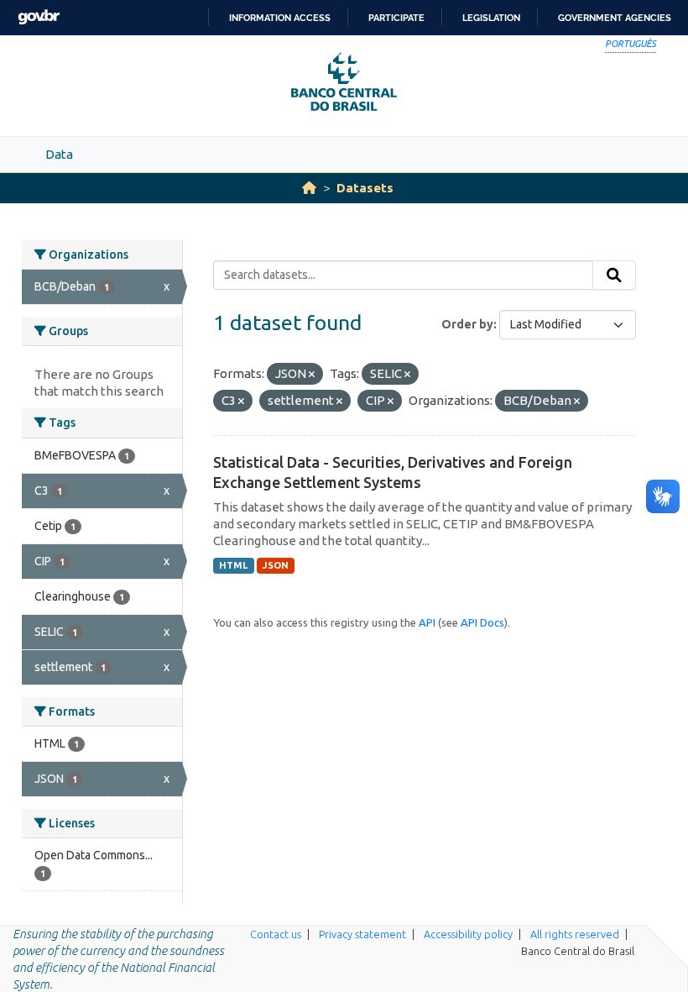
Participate (396, 18)
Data (59, 154)
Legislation (491, 18)
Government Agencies (614, 18)
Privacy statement (362, 934)
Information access (280, 18)
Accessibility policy (468, 934)
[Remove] (312, 375)
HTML (233, 565)
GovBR (39, 17)
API (427, 622)
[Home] (309, 188)
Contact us (275, 934)
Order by (467, 324)
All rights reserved (574, 934)
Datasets (365, 188)
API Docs (482, 622)
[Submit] (614, 275)
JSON (276, 565)
